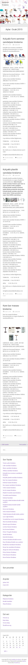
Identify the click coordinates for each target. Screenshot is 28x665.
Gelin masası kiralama (9, 487)
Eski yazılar (5, 444)
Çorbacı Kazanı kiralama (10, 527)
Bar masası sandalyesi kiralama (12, 485)
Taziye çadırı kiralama (9, 463)
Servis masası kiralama (9, 490)
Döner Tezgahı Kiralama (10, 532)
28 (10, 647)
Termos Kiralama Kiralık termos (12, 539)
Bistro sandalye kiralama (10, 468)
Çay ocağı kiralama (8, 516)
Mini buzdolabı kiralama (10, 522)
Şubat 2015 (6, 582)
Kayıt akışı (6, 620)
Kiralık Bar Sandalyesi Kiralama (12, 544)
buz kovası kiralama (8, 529)
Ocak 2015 (6, 585)
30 (16, 647)
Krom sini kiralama (8, 509)
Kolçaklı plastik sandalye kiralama (12, 477)
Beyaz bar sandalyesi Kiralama (11, 547)
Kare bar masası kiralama (10, 480)
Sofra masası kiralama (9, 511)
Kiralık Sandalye (9, 157)
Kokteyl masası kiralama (10, 482)
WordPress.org (7, 625)
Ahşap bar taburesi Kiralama (11, 549)
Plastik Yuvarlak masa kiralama (12, 493)
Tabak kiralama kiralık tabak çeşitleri (13, 514)
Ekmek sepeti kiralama (9, 524)
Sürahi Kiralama (7, 534)
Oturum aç (6, 617)
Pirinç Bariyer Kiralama (9, 552)
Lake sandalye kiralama (9, 465)
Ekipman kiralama (8, 599)
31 (19, 647)
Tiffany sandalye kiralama (10, 470)
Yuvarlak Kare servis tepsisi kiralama (13, 519)
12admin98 (17, 44)
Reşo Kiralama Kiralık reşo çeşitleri (13, 542)
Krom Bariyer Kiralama (9, 557)
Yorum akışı (6, 623)
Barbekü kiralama (8, 537)
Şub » (5, 651)
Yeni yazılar (23, 444)
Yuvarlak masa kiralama (9, 495)
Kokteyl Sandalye (8, 498)
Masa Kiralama (9, 435)
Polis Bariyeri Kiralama (9, 555)
